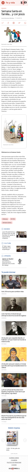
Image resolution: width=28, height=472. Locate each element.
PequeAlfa (3, 8)
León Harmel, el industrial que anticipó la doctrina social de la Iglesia (13, 314)
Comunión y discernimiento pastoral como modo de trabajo (8, 263)
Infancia (5, 219)
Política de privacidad (14, 462)
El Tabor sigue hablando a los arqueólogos (6, 247)
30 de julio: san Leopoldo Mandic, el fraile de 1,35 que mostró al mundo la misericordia (13, 339)
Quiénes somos (14, 458)
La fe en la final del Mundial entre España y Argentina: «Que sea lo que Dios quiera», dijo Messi (13, 391)
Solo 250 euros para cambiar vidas (12, 291)
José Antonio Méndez (7, 18)
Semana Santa (7, 222)
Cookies (14, 465)
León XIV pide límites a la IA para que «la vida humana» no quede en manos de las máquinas (8, 235)
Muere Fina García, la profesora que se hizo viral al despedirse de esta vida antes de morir (13, 417)
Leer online (14, 453)
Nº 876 (13, 219)
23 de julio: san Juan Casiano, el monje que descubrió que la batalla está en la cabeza (13, 365)
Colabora (14, 460)
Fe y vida (10, 2)
